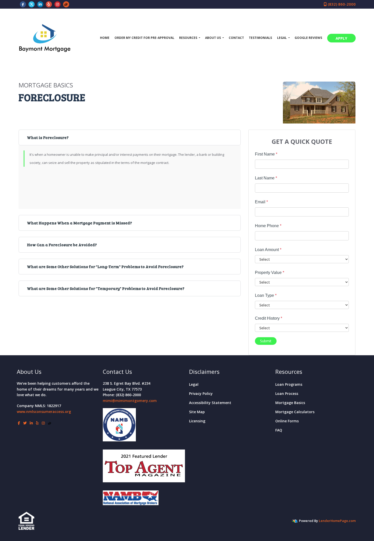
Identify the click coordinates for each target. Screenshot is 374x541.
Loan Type (266, 295)
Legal (193, 384)
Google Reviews (308, 38)
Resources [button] (188, 38)
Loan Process (286, 393)
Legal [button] (282, 38)
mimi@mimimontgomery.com (130, 400)
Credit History (268, 318)
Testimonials (260, 38)
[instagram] (57, 4)
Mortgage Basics (290, 402)
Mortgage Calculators (294, 411)
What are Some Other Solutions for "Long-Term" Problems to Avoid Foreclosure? (105, 266)
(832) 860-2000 (341, 4)
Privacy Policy (201, 393)
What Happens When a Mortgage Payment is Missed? (79, 222)
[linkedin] (40, 4)
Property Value (269, 272)
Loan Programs (288, 384)
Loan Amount (268, 250)
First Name (266, 154)
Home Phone (268, 226)
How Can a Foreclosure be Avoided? (62, 244)
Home (104, 38)
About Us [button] (213, 38)
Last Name (266, 178)
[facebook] (23, 4)
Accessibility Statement (210, 402)
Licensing (197, 421)
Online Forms (287, 421)
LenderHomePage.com (337, 520)
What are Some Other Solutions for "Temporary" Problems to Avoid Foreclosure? (105, 288)
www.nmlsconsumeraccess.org (44, 411)
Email (261, 202)
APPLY (341, 38)
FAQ (278, 430)
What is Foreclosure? (48, 137)
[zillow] (66, 4)
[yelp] (48, 4)
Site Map (197, 411)
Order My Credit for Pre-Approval (144, 38)
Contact (236, 38)
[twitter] (31, 4)
